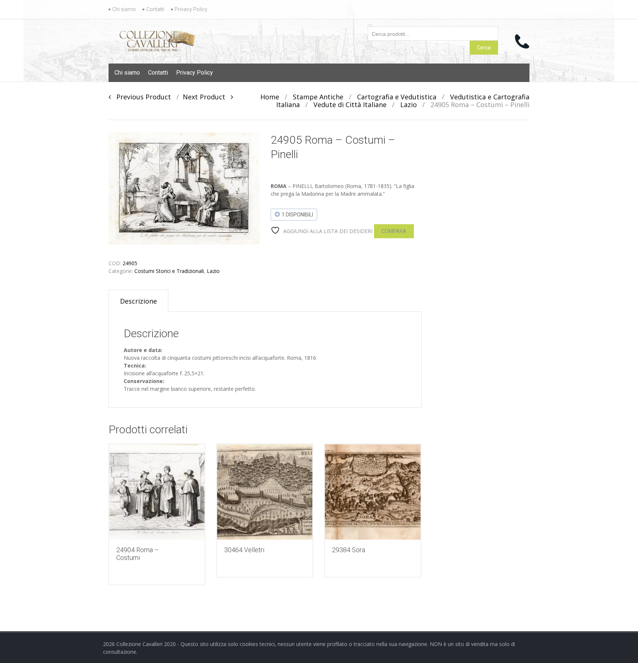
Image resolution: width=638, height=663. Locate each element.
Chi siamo (124, 9)
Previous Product (141, 96)
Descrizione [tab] (138, 301)
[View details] (157, 492)
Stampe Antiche (318, 96)
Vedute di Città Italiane (350, 104)
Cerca (484, 48)
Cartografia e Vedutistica (396, 96)
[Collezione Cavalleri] (157, 39)
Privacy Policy (191, 9)
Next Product (207, 96)
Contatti (155, 9)
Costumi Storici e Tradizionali (169, 270)
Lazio (408, 104)
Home (269, 96)
